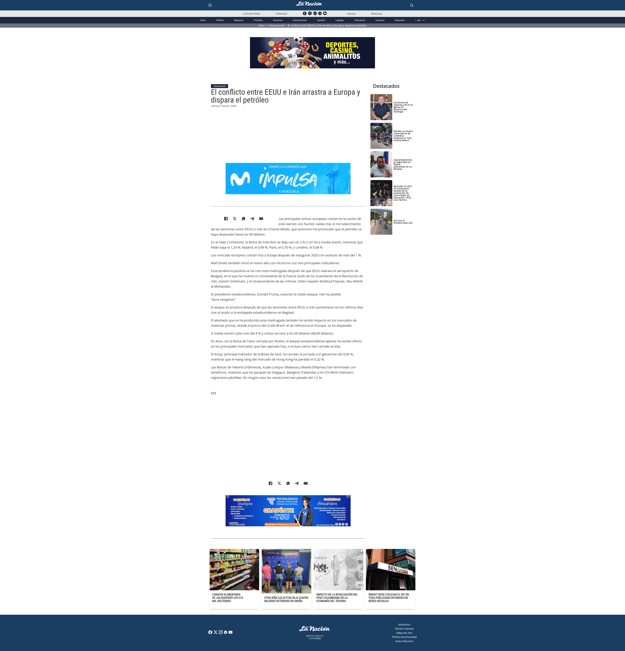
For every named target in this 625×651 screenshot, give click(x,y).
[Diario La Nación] (309, 4)
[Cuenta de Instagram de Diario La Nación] (221, 633)
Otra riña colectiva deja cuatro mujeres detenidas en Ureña (286, 599)
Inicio (203, 20)
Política (220, 20)
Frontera (258, 20)
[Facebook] (225, 218)
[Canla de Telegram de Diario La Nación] (225, 633)
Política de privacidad (404, 636)
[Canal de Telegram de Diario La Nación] (320, 14)
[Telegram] (252, 218)
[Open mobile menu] (210, 5)
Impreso (351, 13)
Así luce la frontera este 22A (403, 221)
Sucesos (379, 20)
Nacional (277, 20)
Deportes (400, 20)
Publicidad (281, 13)
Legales (339, 20)
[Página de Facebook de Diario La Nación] (210, 633)
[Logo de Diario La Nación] (314, 629)
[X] (234, 218)
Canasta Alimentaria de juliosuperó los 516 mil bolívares (227, 598)
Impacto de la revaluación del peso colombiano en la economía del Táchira (337, 598)
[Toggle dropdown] (424, 20)
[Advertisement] (288, 131)
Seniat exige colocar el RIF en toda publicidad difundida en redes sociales (388, 598)
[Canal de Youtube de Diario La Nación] (325, 14)
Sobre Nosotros (404, 641)
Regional (238, 20)
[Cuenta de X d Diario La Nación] (215, 633)
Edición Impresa (404, 628)
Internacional (299, 20)
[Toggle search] (412, 5)
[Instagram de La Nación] (315, 14)
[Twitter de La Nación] (310, 14)
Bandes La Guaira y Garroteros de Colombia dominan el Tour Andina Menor (403, 136)
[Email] (261, 218)
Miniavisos (376, 13)
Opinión (321, 20)
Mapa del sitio (404, 632)
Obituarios (359, 20)
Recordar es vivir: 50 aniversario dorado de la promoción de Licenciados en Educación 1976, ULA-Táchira (403, 193)
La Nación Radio (251, 13)
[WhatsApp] (243, 218)
